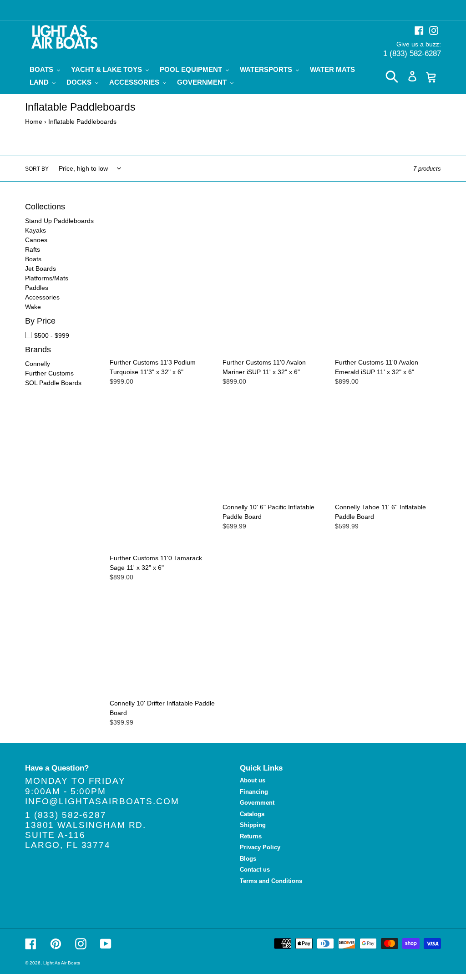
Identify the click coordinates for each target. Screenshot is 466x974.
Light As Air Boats (61, 962)
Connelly (37, 363)
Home (33, 121)
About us (252, 780)
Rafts (32, 249)
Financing (254, 791)
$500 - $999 (51, 335)
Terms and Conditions (271, 881)
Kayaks (35, 230)
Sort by (37, 169)
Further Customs (49, 373)
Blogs (248, 858)
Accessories (42, 297)
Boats (33, 259)
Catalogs (252, 814)
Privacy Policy (260, 847)
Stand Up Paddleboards (59, 220)
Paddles (36, 287)
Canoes (36, 240)
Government (257, 802)
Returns (251, 836)
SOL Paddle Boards (53, 382)
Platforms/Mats (46, 278)
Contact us (255, 869)
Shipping (253, 825)
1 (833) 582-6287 (412, 53)
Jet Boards (40, 268)
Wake (33, 306)
